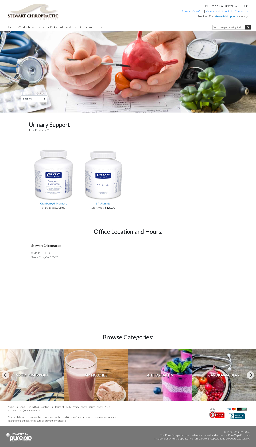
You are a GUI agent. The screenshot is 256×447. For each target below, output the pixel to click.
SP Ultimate (103, 203)
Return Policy (95, 406)
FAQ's (107, 406)
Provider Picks (47, 27)
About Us (227, 11)
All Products (68, 27)
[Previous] (5, 375)
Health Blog (33, 406)
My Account (212, 11)
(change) (244, 16)
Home (11, 27)
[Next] (250, 375)
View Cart (198, 11)
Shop (22, 406)
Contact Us (241, 11)
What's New (26, 27)
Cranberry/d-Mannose (53, 203)
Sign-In (186, 11)
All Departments (90, 27)
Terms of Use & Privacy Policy (70, 406)
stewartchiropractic (227, 16)
